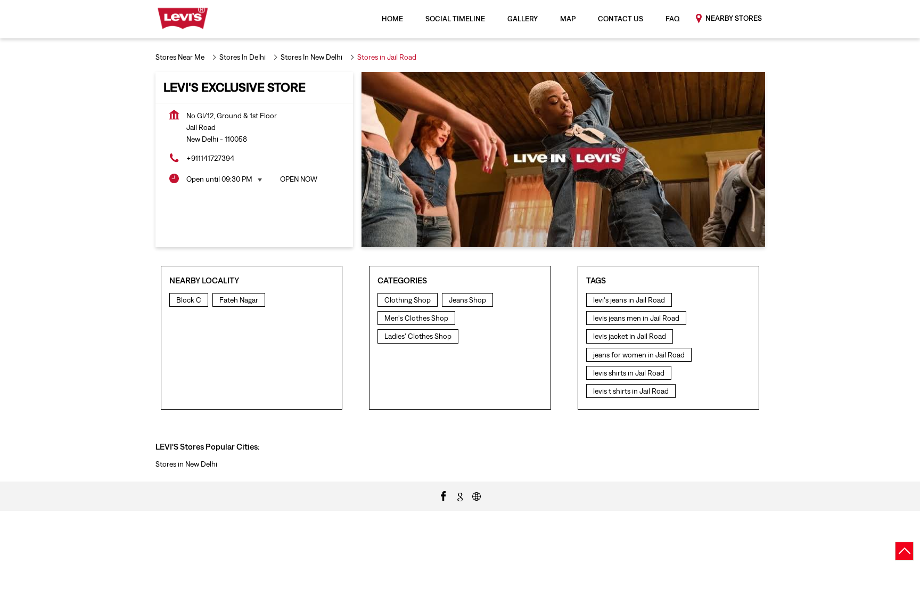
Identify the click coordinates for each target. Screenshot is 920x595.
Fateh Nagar (238, 300)
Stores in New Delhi (186, 464)
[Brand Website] (476, 495)
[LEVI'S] (182, 19)
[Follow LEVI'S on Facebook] (443, 495)
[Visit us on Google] (460, 495)
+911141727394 (210, 158)
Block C (188, 300)
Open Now (298, 179)
